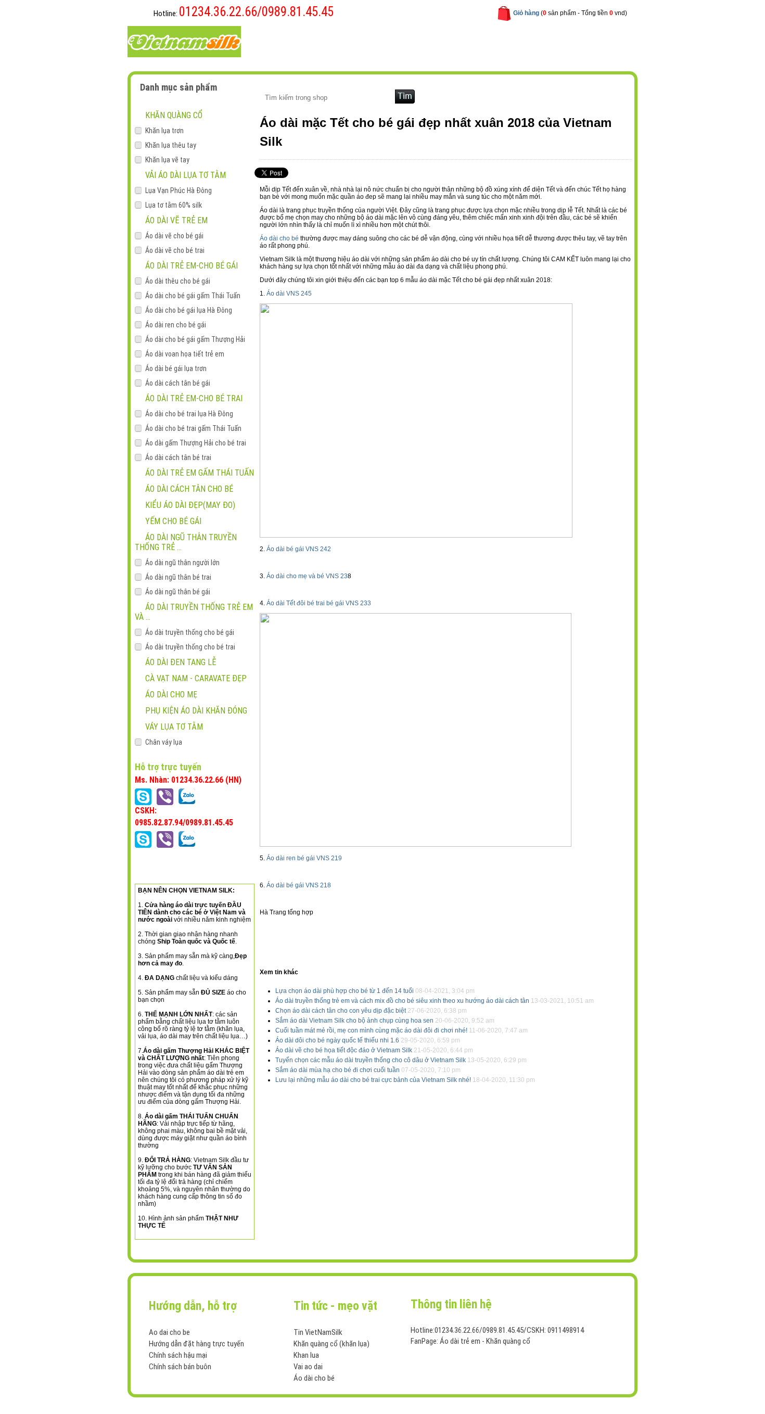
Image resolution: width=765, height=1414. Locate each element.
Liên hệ (472, 40)
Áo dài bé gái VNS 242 (298, 549)
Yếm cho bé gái (173, 521)
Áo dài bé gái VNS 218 (298, 885)
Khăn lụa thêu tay (170, 145)
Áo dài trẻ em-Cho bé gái (191, 266)
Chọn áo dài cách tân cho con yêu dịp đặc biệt (340, 1010)
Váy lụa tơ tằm (174, 727)
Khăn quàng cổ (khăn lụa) (331, 1343)
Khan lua (306, 1355)
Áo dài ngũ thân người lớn (182, 562)
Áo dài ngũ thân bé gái (177, 592)
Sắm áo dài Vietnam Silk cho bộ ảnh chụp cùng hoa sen (354, 1020)
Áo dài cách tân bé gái (177, 383)
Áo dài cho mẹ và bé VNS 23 (307, 576)
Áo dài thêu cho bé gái (177, 281)
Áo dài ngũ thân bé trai (178, 577)
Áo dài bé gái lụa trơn (176, 368)
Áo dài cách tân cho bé (189, 489)
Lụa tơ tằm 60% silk (173, 205)
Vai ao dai (308, 1366)
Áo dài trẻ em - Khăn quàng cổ (485, 1341)
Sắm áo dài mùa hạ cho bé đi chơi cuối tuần (338, 1070)
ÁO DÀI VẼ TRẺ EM (176, 220)
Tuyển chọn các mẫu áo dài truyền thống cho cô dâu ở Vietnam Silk (370, 1060)
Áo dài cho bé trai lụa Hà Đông (189, 414)
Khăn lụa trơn (164, 130)
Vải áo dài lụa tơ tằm (185, 175)
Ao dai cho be (169, 1332)
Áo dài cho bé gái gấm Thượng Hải (195, 339)
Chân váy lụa (163, 742)
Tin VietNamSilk (318, 1332)
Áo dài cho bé (279, 238)
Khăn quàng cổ (173, 115)
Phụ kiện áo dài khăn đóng (196, 711)
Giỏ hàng (526, 13)
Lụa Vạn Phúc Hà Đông (178, 190)
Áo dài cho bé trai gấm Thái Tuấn (193, 428)
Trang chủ (282, 40)
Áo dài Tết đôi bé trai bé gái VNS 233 (318, 603)
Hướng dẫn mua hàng (410, 40)
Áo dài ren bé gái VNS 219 (304, 858)
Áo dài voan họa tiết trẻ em (184, 354)
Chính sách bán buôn (180, 1366)
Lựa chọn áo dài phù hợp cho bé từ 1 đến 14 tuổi (344, 991)
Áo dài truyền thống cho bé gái (189, 632)
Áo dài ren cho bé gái (175, 325)
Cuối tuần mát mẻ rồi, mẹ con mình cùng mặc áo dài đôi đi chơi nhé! (371, 1030)
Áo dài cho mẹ (171, 694)
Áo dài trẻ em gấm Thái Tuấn (199, 473)
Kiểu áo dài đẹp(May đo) (190, 505)
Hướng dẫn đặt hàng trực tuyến (196, 1343)
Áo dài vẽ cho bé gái (174, 236)
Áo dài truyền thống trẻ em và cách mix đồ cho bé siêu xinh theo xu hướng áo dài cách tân (402, 1000)
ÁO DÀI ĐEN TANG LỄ (180, 662)
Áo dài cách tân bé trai (178, 457)
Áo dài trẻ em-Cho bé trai (194, 398)
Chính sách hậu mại (178, 1355)
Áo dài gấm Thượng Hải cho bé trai (195, 443)
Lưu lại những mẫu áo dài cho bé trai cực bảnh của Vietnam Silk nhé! (373, 1080)
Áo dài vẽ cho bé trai (175, 250)
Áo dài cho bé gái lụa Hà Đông (188, 310)
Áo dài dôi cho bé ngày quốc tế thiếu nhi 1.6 (337, 1040)
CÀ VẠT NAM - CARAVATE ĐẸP (196, 678)
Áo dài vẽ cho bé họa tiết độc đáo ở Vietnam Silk (343, 1050)
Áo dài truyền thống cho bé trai (190, 647)
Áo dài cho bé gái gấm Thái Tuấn (192, 295)
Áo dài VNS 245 (289, 293)
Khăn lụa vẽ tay (167, 160)
